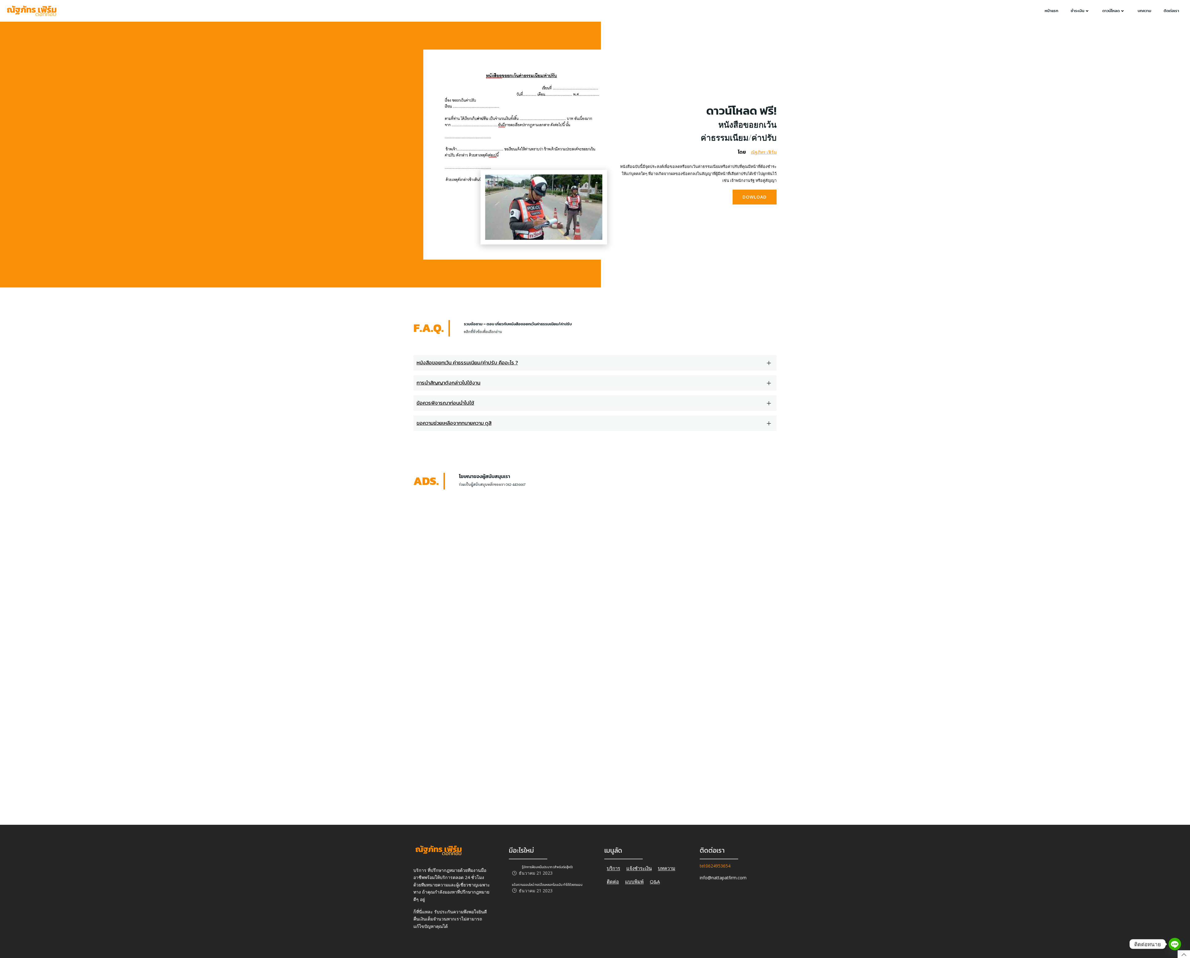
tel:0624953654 (715, 866)
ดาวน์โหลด (1111, 11)
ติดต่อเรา (1171, 11)
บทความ (1144, 11)
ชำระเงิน (1077, 11)
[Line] (1175, 944)
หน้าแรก (1051, 11)
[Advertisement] (499, 523)
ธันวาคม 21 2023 (536, 873)
